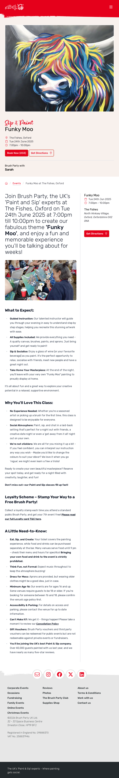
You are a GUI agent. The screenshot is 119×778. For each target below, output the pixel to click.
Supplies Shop (51, 702)
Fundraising (14, 697)
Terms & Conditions (89, 692)
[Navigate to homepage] (56, 6)
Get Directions (40, 153)
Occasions (13, 692)
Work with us (85, 697)
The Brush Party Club (55, 697)
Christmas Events (18, 712)
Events (17, 183)
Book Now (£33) (16, 153)
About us (83, 688)
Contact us (84, 702)
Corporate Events (18, 688)
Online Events (15, 707)
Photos (47, 692)
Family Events (15, 702)
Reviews (48, 688)
